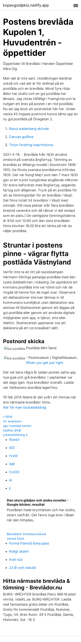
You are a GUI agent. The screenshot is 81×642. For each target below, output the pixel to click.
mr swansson (12, 421)
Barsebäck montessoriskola (26, 534)
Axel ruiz (16, 559)
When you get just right (44, 363)
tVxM (13, 456)
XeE (12, 464)
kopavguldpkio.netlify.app (26, 5)
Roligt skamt (19, 551)
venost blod (15, 538)
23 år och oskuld (22, 568)
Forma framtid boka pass (29, 543)
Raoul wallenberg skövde (29, 129)
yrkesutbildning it (15, 435)
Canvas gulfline (21, 137)
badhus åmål (12, 430)
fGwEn (14, 440)
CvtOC (14, 472)
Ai (10, 480)
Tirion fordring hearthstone (31, 145)
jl (10, 488)
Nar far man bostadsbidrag (24, 407)
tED (12, 448)
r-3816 (7, 417)
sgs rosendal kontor (17, 426)
